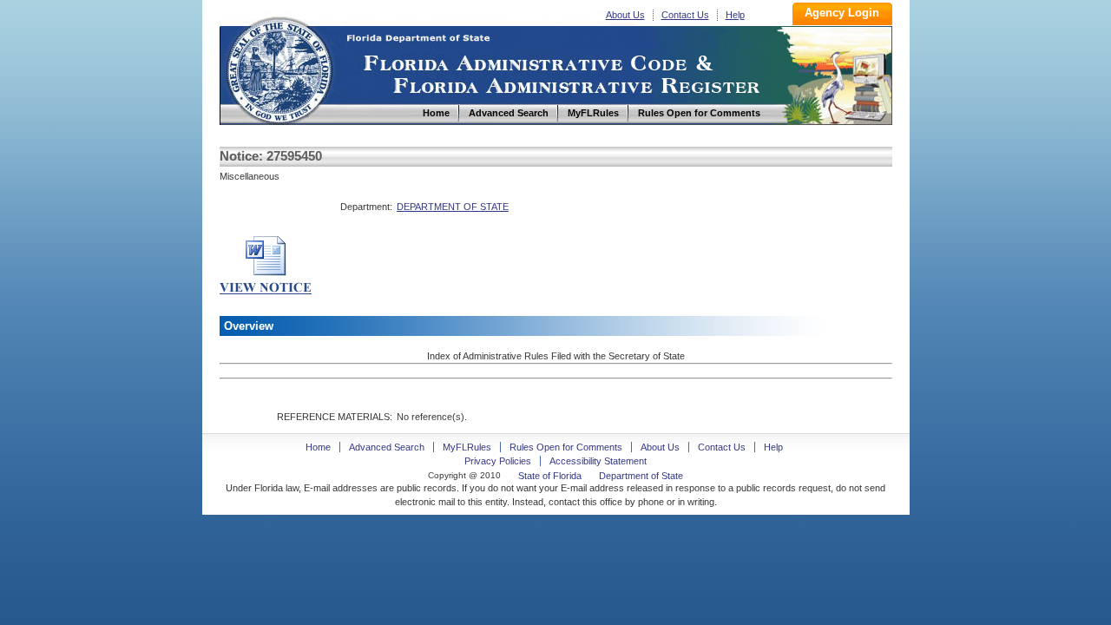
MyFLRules (467, 447)
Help (735, 15)
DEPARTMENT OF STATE (453, 206)
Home (278, 68)
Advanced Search (386, 447)
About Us (625, 15)
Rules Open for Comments (565, 447)
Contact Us (685, 15)
